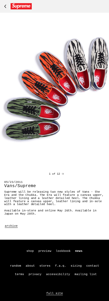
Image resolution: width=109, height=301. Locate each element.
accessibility (58, 274)
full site (54, 293)
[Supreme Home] (17, 6)
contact (92, 265)
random (15, 265)
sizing (76, 265)
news (79, 251)
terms (19, 274)
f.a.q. (60, 265)
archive (11, 226)
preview (44, 251)
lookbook (63, 251)
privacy (35, 274)
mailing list (86, 274)
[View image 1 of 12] (54, 90)
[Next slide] (63, 174)
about (30, 265)
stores (45, 265)
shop (30, 251)
